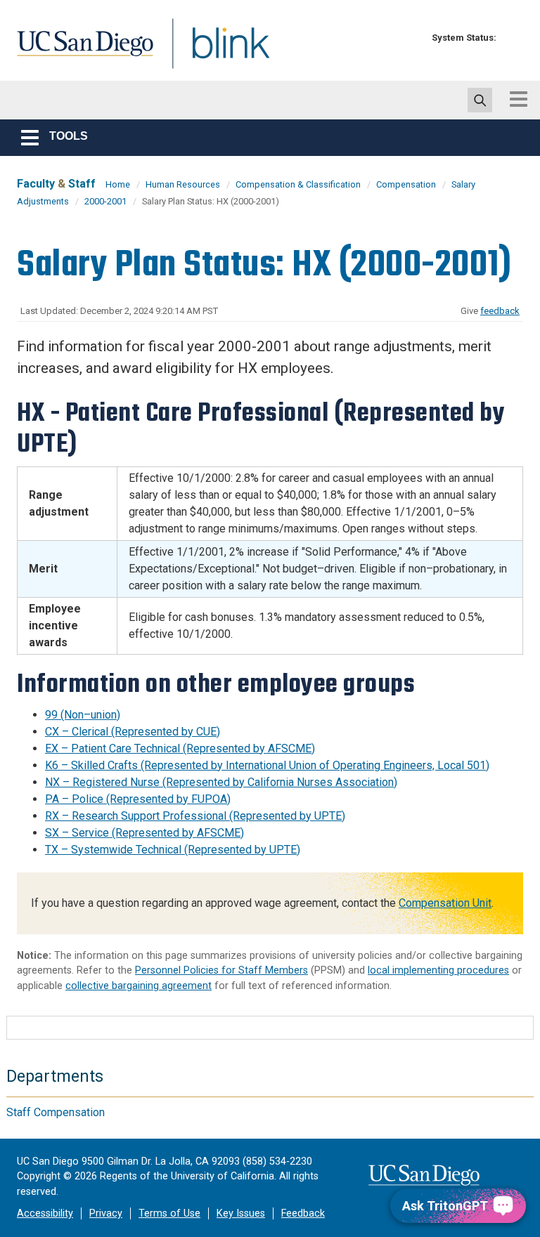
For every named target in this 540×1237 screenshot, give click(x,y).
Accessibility (45, 1213)
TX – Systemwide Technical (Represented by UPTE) (172, 849)
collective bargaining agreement (138, 986)
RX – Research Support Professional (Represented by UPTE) (195, 816)
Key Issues (241, 1213)
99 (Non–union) (82, 714)
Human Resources (183, 184)
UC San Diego (80, 51)
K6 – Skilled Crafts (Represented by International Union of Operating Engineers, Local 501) (267, 765)
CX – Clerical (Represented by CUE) (132, 731)
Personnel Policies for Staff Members (221, 970)
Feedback (303, 1213)
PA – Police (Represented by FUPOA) (138, 799)
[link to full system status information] (511, 37)
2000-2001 (105, 201)
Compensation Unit (445, 903)
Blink (218, 51)
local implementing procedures (438, 970)
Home (117, 184)
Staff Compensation (55, 1112)
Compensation (406, 184)
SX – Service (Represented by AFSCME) (144, 832)
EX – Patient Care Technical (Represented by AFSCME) (180, 748)
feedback (500, 311)
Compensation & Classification (298, 184)
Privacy (105, 1213)
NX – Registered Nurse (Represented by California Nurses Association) (221, 782)
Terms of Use (169, 1213)
